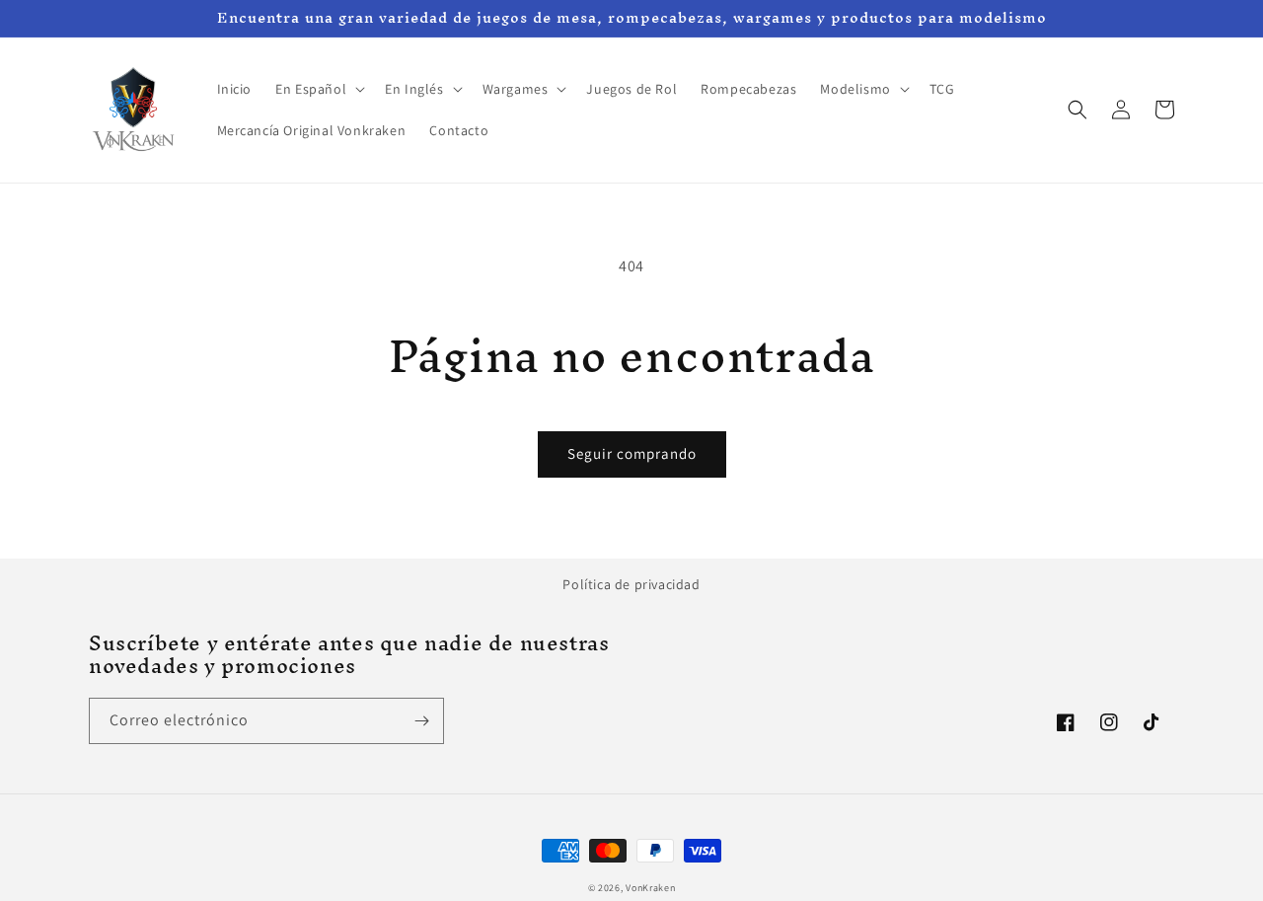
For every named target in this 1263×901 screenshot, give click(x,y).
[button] (318, 89)
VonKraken (650, 887)
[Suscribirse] (421, 721)
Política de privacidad (631, 584)
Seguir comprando (632, 453)
